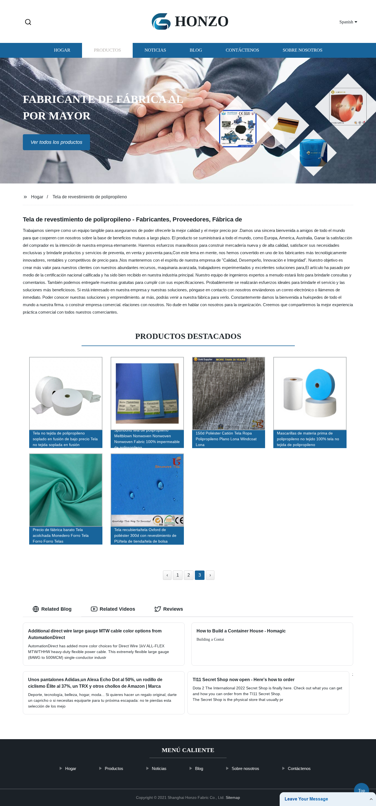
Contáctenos (242, 50)
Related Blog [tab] (56, 609)
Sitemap (233, 797)
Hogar (62, 50)
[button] (28, 22)
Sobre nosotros (302, 50)
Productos (107, 50)
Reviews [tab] (173, 609)
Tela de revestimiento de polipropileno (90, 196)
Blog (196, 50)
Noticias (155, 50)
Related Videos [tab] (117, 609)
